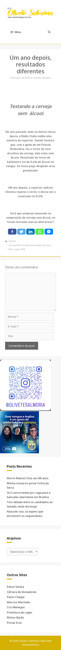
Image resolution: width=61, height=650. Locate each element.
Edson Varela (15, 586)
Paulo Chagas (16, 597)
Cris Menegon (16, 607)
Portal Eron (14, 622)
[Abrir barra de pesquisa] (49, 32)
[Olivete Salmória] (30, 12)
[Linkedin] (30, 232)
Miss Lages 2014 (17, 249)
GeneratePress (30, 644)
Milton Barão (15, 617)
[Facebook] (12, 232)
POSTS (12, 241)
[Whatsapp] (39, 232)
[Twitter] (21, 232)
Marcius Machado (18, 602)
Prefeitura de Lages (19, 612)
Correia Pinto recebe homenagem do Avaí (30, 245)
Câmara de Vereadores (21, 592)
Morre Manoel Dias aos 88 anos (27, 478)
